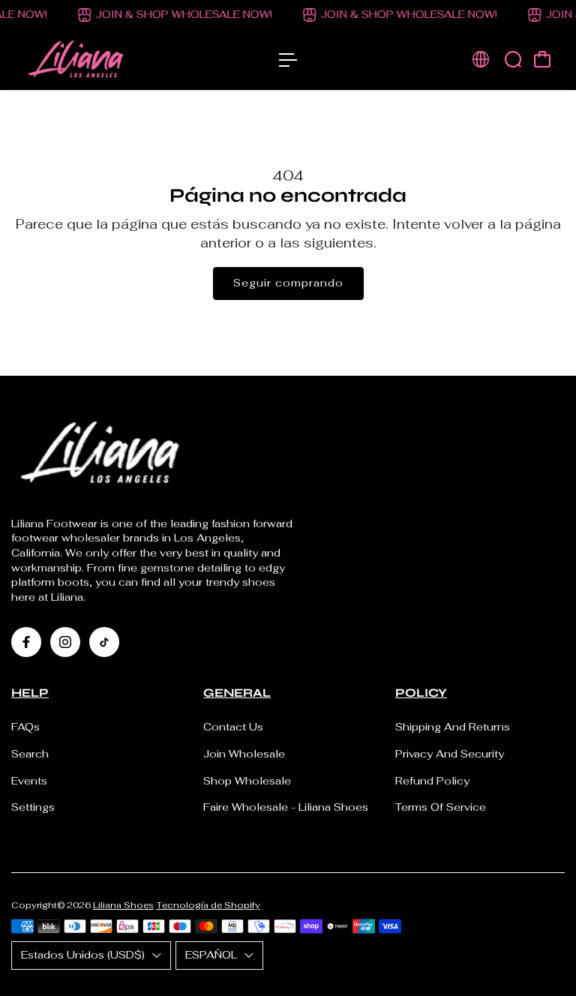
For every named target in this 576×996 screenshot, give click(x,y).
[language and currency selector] (481, 59)
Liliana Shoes (123, 904)
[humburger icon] (288, 60)
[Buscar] (513, 59)
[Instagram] (65, 642)
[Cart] (542, 59)
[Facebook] (26, 642)
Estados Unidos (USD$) (83, 955)
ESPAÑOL (211, 955)
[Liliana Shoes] (116, 60)
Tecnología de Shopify (208, 904)
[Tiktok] (104, 642)
